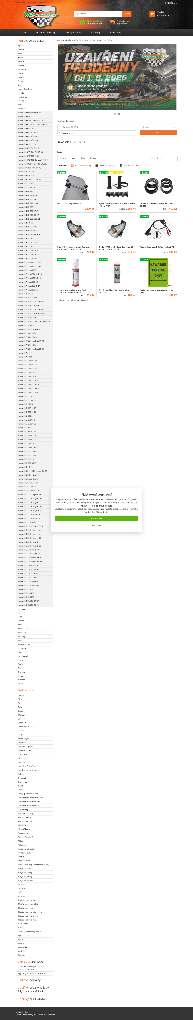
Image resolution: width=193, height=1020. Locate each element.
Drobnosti (22, 723)
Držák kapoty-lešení (26, 727)
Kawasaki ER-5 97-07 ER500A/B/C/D (33, 124)
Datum (93, 158)
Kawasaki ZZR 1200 (26, 589)
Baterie (21, 695)
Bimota (21, 53)
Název (73, 158)
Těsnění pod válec (25, 908)
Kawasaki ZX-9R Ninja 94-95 (30, 557)
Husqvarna (22, 97)
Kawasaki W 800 (25, 357)
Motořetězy (27, 1014)
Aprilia (20, 45)
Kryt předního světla (26, 766)
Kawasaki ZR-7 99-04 (27, 487)
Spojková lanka (24, 868)
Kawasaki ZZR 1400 (26, 593)
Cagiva (21, 65)
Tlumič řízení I (23, 924)
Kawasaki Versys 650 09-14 (29, 282)
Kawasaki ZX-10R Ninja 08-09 (30, 506)
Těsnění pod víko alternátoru (30, 912)
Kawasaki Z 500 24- (26, 416)
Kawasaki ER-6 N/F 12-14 (28, 132)
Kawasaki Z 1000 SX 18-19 (28, 388)
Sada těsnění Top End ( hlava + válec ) (33, 864)
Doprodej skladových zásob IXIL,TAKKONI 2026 (30, 968)
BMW (20, 57)
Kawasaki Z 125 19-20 (27, 400)
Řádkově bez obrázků (133, 165)
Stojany (21, 884)
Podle (30, 41)
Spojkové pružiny (25, 880)
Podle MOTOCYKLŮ (74, 40)
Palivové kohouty (25, 813)
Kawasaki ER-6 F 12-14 (27, 128)
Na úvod (60, 40)
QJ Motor (22, 648)
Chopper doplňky (25, 746)
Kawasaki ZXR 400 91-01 (28, 565)
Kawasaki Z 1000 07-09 (27, 365)
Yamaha (21, 680)
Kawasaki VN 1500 (25, 294)
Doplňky (33, 990)
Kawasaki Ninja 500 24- (27, 246)
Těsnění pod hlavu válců (28, 904)
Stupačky (22, 888)
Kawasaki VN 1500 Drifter (28, 298)
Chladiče (21, 742)
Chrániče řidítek (24, 750)
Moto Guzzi (23, 628)
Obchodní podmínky (45, 32)
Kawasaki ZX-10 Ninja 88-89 (29, 494)
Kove (20, 613)
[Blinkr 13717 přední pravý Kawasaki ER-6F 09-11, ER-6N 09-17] (75, 229)
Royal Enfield (23, 656)
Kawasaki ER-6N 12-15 (27, 144)
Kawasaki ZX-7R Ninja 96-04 (29, 554)
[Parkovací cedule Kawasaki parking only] (158, 272)
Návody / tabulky (73, 32)
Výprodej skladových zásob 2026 (32, 973)
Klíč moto (22, 758)
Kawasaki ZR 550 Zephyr (28, 479)
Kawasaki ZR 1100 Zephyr (28, 475)
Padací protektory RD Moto (30, 801)
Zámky (21, 943)
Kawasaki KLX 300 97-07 (28, 211)
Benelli (21, 49)
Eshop (18, 1014)
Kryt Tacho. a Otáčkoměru (29, 770)
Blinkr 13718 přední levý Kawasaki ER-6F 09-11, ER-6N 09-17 (116, 248)
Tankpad (21, 896)
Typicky (63, 158)
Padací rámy (23, 809)
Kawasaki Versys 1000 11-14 (29, 262)
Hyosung (21, 101)
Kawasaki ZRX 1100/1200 (28, 490)
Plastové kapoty (25, 821)
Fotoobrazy (49, 1014)
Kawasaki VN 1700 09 (27, 317)
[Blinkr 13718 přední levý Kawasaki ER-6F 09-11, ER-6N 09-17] (117, 229)
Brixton (21, 61)
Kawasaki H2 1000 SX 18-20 (29, 179)
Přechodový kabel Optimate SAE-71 (157, 247)
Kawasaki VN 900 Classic (28, 345)
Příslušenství (25, 690)
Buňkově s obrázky (83, 165)
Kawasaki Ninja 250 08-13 (28, 231)
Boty (20, 703)
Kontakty (95, 32)
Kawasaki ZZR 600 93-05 (28, 605)
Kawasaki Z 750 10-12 (26, 443)
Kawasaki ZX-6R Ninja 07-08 (29, 538)
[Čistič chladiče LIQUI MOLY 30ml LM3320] (117, 272)
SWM (20, 664)
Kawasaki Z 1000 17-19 (27, 376)
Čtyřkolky (22, 715)
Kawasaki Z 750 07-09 (27, 439)
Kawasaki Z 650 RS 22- (27, 431)
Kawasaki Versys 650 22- (28, 290)
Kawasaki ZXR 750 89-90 (28, 569)
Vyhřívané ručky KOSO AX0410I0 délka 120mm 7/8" (117, 205)
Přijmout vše (96, 518)
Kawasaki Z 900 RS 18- (27, 463)
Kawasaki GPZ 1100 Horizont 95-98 (33, 160)
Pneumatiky (23, 833)
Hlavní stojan (23, 738)
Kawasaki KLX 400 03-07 (28, 215)
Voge (20, 676)
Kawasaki (89, 40)
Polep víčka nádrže (26, 837)
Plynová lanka (24, 829)
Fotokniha (38, 1014)
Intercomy (22, 754)
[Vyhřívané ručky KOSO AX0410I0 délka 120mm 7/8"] (117, 186)
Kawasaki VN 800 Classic (28, 333)
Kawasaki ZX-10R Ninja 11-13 (29, 510)
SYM (20, 668)
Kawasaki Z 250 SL (25, 404)
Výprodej (30, 962)
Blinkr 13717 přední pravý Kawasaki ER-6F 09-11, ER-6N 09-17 (74, 248)
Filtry (20, 734)
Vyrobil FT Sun (22, 1012)
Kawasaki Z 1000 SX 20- (28, 392)
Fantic (20, 81)
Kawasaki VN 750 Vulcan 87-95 (31, 329)
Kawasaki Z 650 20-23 (27, 424)
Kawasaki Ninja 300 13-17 (28, 238)
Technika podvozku (26, 900)
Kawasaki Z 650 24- (26, 427)
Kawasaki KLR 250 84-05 (28, 195)
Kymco (21, 621)
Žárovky (21, 955)
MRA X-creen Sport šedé (69, 203)
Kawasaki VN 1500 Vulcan (28, 305)
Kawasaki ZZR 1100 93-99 (28, 585)
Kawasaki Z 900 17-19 (27, 455)
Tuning (21, 927)
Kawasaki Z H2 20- (25, 467)
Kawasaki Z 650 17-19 (26, 420)
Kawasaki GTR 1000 (26, 172)
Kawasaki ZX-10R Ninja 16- (29, 514)
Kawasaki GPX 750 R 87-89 (29, 148)
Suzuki (20, 660)
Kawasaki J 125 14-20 (26, 183)
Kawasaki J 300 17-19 (26, 187)
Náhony (21, 774)
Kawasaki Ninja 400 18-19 (28, 242)
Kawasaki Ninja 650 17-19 (28, 250)
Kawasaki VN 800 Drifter (28, 337)
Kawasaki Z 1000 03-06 (27, 361)
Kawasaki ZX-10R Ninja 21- (29, 518)
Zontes (21, 683)
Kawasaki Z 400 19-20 (27, 412)
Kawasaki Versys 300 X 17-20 (30, 274)
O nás (23, 32)
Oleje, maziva (23, 782)
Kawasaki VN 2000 (26, 325)
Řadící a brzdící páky (26, 849)
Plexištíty (22, 825)
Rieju (20, 652)
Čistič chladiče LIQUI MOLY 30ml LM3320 (114, 291)
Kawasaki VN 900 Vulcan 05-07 (31, 349)
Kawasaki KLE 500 (25, 191)
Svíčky (20, 892)
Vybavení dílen (24, 935)
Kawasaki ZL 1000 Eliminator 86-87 (32, 471)
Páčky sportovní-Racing (28, 794)
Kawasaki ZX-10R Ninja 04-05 (30, 498)
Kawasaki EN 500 (25, 116)
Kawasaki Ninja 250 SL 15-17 (29, 234)
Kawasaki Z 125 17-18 (26, 396)
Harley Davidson (25, 89)
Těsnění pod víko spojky (28, 916)
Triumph (21, 672)
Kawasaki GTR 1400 (26, 175)
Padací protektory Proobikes (30, 797)
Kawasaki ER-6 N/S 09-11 (28, 140)
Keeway (21, 609)
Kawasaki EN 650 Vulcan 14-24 (30, 120)
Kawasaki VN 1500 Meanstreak (31, 301)
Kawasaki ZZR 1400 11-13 (28, 597)
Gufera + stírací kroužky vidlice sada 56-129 (157, 205)
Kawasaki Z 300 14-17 (27, 408)
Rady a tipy (115, 32)
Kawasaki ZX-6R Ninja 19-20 (29, 546)
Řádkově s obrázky (107, 165)
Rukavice (22, 845)
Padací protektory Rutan (28, 805)
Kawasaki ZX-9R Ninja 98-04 (30, 561)
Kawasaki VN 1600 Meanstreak (31, 309)
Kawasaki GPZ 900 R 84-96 (29, 168)
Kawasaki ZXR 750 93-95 (28, 577)
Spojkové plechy (25, 876)
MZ (19, 640)
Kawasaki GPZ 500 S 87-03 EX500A (32, 164)
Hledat (127, 13)
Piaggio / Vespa (25, 644)
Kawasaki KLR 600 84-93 (28, 199)
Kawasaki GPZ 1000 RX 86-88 (30, 152)
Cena (83, 158)
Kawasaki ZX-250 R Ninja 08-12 (31, 526)
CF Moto (22, 69)
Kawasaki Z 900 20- (26, 459)
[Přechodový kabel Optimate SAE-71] (158, 229)
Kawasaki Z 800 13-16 (27, 451)
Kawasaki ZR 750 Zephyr (28, 483)
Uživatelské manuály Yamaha (30, 931)
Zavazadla (22, 947)
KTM (20, 617)
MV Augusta (23, 636)
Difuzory (21, 719)
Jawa (20, 105)
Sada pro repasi (24, 861)
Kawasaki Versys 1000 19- (28, 270)
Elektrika (21, 730)
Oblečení (22, 778)
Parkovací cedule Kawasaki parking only (157, 291)
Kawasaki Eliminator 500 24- (30, 112)
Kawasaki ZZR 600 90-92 (28, 601)
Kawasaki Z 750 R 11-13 (27, 447)
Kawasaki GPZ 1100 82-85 (28, 156)
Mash (20, 624)
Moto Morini (23, 632)
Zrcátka (21, 951)
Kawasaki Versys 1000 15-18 (29, 266)
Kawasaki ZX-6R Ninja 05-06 (29, 534)
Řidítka (21, 857)
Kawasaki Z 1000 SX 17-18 (28, 384)
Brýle (20, 707)
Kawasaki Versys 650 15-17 (29, 286)
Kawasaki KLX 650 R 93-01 (29, 219)
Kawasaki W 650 (25, 353)
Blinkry (21, 699)
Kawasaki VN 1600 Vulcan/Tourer (32, 313)
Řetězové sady (24, 853)
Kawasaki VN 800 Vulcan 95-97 (31, 341)
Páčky (20, 790)
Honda (21, 93)
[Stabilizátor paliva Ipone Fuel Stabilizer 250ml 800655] (75, 272)
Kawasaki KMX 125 (25, 223)
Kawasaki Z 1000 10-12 (27, 368)
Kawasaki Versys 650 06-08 (29, 278)
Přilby (20, 841)
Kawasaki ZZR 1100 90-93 (28, 581)
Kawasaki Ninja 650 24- (27, 258)
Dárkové (29, 980)
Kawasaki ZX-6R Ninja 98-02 (30, 550)
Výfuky (21, 939)
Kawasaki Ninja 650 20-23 (28, 254)
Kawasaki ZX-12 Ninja (27, 522)
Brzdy (20, 711)
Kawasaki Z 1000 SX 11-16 (28, 380)
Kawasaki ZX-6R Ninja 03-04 (30, 530)
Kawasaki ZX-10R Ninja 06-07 (30, 502)
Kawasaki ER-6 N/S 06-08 (28, 136)
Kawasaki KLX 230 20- (27, 207)
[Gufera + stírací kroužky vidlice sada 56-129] (158, 186)
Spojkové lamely (25, 872)
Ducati (21, 77)
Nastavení (96, 526)
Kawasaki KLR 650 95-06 (28, 203)
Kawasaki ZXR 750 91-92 (28, 573)
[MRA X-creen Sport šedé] (75, 186)
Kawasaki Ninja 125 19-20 (28, 227)
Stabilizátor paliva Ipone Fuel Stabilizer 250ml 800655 (71, 291)
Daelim (21, 73)
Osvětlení (22, 786)
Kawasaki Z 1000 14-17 (27, 372)
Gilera (20, 85)
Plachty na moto (25, 817)
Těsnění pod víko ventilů (28, 920)
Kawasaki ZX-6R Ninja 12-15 (29, 542)
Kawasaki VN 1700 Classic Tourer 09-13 (34, 321)
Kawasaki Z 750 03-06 (27, 435)
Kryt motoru (23, 762)
